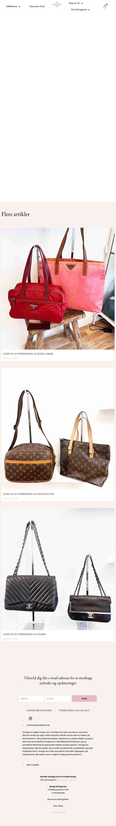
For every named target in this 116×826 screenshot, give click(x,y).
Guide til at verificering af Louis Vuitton (28, 493)
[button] (58, 725)
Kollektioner (11, 6)
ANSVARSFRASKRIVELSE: (38, 725)
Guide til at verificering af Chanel (24, 634)
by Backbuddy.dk (58, 812)
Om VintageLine (79, 10)
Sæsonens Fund (37, 6)
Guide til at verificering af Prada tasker (28, 353)
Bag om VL (74, 3)
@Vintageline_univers (66, 780)
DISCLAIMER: (33, 765)
